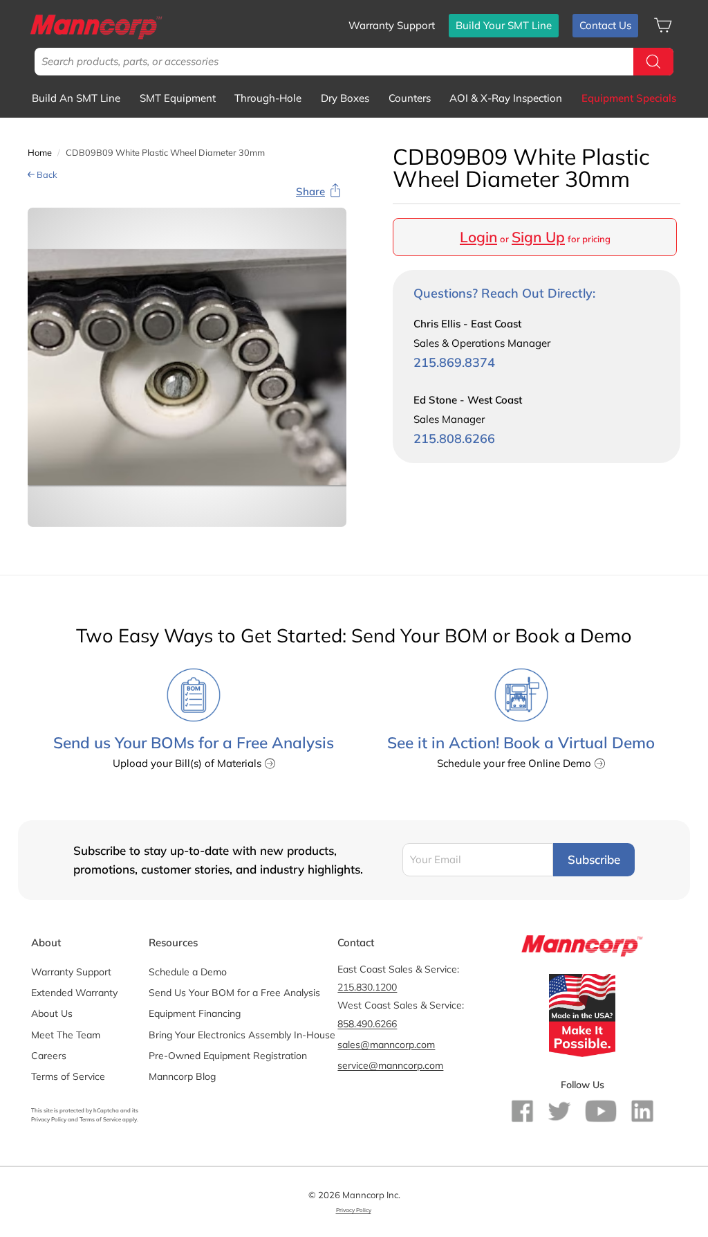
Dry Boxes (345, 98)
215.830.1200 (367, 987)
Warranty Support (391, 25)
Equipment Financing (195, 1013)
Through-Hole (267, 98)
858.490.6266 (367, 1024)
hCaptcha (106, 1110)
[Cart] (662, 25)
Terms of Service (68, 1076)
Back (46, 174)
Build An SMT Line (76, 98)
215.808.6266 (454, 438)
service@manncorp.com (390, 1065)
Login (478, 237)
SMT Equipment (178, 98)
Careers (48, 1055)
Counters (410, 98)
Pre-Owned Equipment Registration (228, 1055)
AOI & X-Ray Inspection (505, 98)
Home (40, 152)
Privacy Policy (48, 1119)
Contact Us (605, 25)
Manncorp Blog (182, 1076)
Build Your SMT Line (504, 25)
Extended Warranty (74, 992)
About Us (52, 1013)
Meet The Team (65, 1035)
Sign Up (538, 237)
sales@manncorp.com (386, 1044)
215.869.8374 (454, 362)
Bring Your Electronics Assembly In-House (242, 1035)
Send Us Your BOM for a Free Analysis (234, 992)
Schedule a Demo (188, 972)
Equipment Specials (628, 98)
